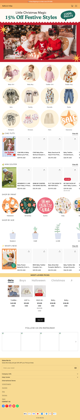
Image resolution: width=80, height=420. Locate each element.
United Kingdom (6, 384)
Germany (4, 395)
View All (75, 134)
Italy (3, 391)
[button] (76, 6)
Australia (4, 388)
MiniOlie (42, 417)
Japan (3, 399)
